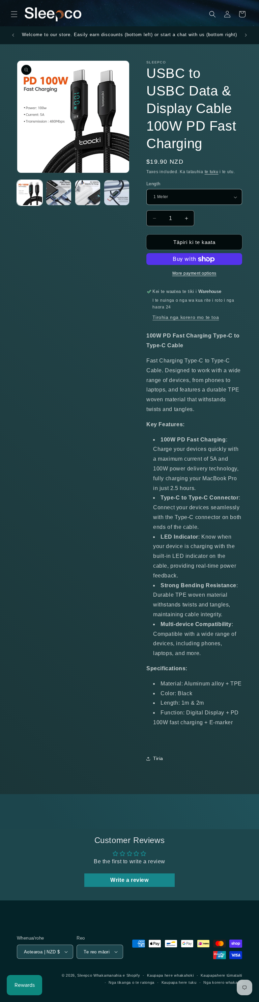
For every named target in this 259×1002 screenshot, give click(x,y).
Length (153, 183)
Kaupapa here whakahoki (170, 975)
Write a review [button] (129, 880)
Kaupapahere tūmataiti (221, 975)
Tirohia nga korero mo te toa (185, 317)
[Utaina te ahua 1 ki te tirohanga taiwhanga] (29, 193)
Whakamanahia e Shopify (116, 975)
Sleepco (84, 975)
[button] (14, 14)
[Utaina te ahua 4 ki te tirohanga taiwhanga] (117, 193)
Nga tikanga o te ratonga (131, 982)
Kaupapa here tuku (179, 982)
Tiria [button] (158, 758)
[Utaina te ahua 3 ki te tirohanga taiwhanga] (87, 193)
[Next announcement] (245, 35)
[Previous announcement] (13, 35)
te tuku (212, 171)
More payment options (194, 273)
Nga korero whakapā (222, 982)
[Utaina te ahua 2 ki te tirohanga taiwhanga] (58, 193)
